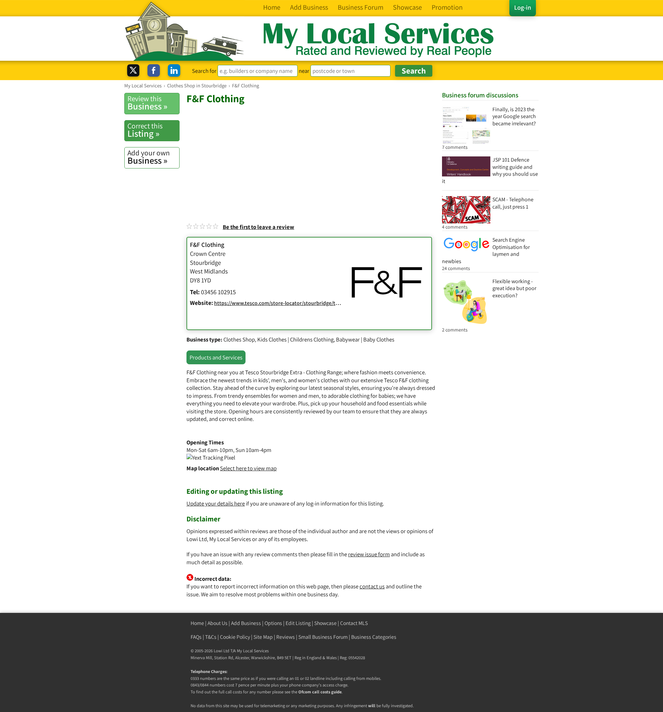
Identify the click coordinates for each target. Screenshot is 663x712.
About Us (218, 623)
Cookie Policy (235, 637)
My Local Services (253, 651)
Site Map (263, 637)
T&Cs (211, 637)
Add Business (246, 623)
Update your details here (215, 503)
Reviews (285, 637)
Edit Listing (298, 623)
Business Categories (373, 637)
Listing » (145, 130)
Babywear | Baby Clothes (365, 339)
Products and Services (216, 357)
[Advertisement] (310, 156)
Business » (147, 103)
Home (197, 623)
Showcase (325, 623)
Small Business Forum (323, 637)
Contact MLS (354, 623)
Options (273, 623)
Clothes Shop (239, 339)
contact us (372, 586)
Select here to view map (248, 468)
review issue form (369, 554)
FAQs (196, 637)
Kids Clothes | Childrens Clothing (295, 339)
